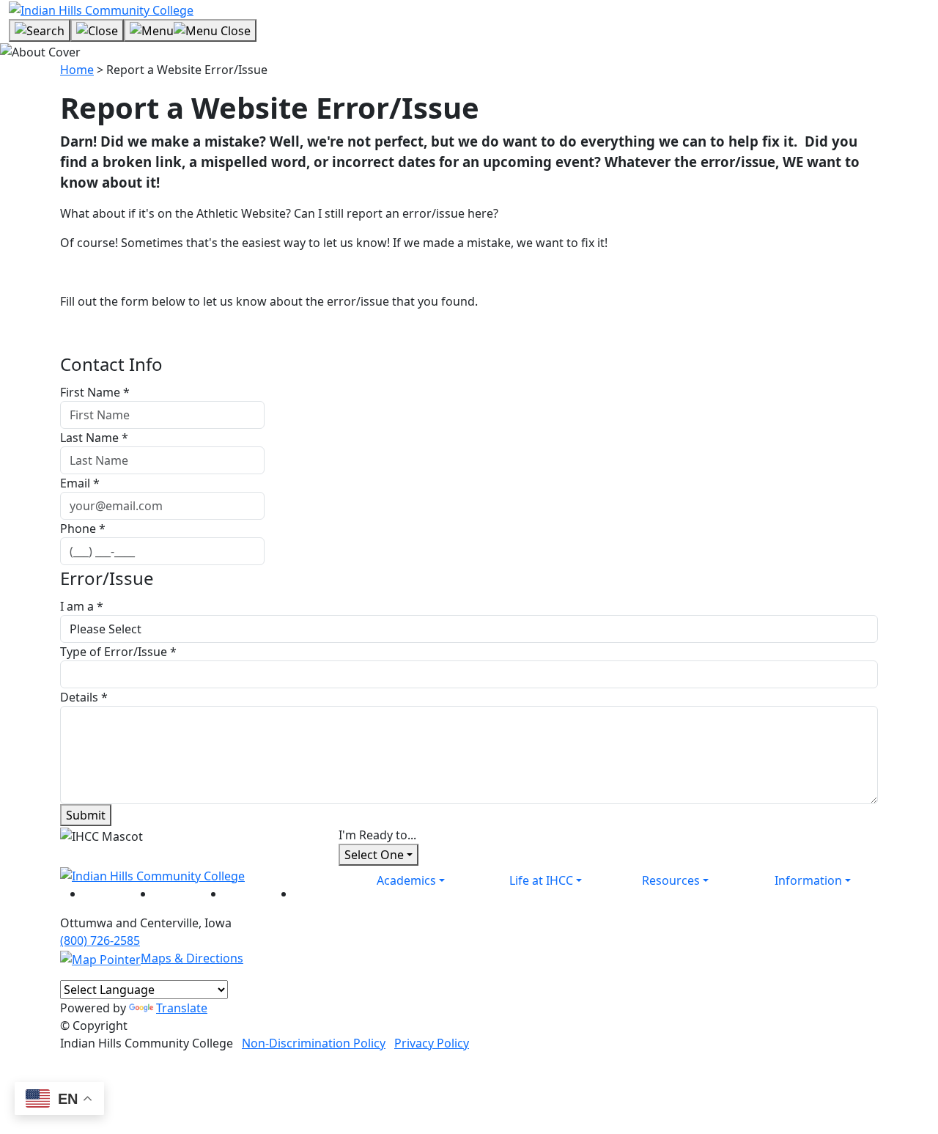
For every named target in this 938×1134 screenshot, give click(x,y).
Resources (671, 880)
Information (808, 880)
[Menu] (190, 31)
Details (84, 697)
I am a (81, 606)
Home (77, 70)
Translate (181, 1008)
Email (80, 483)
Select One (374, 855)
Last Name (94, 438)
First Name (95, 392)
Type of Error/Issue (118, 652)
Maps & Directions (192, 958)
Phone (83, 528)
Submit (86, 815)
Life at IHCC (541, 880)
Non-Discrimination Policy (313, 1043)
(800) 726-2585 (100, 940)
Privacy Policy (431, 1043)
